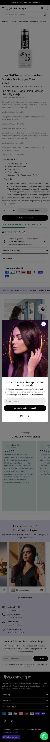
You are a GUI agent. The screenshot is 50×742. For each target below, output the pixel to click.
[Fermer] (43, 324)
